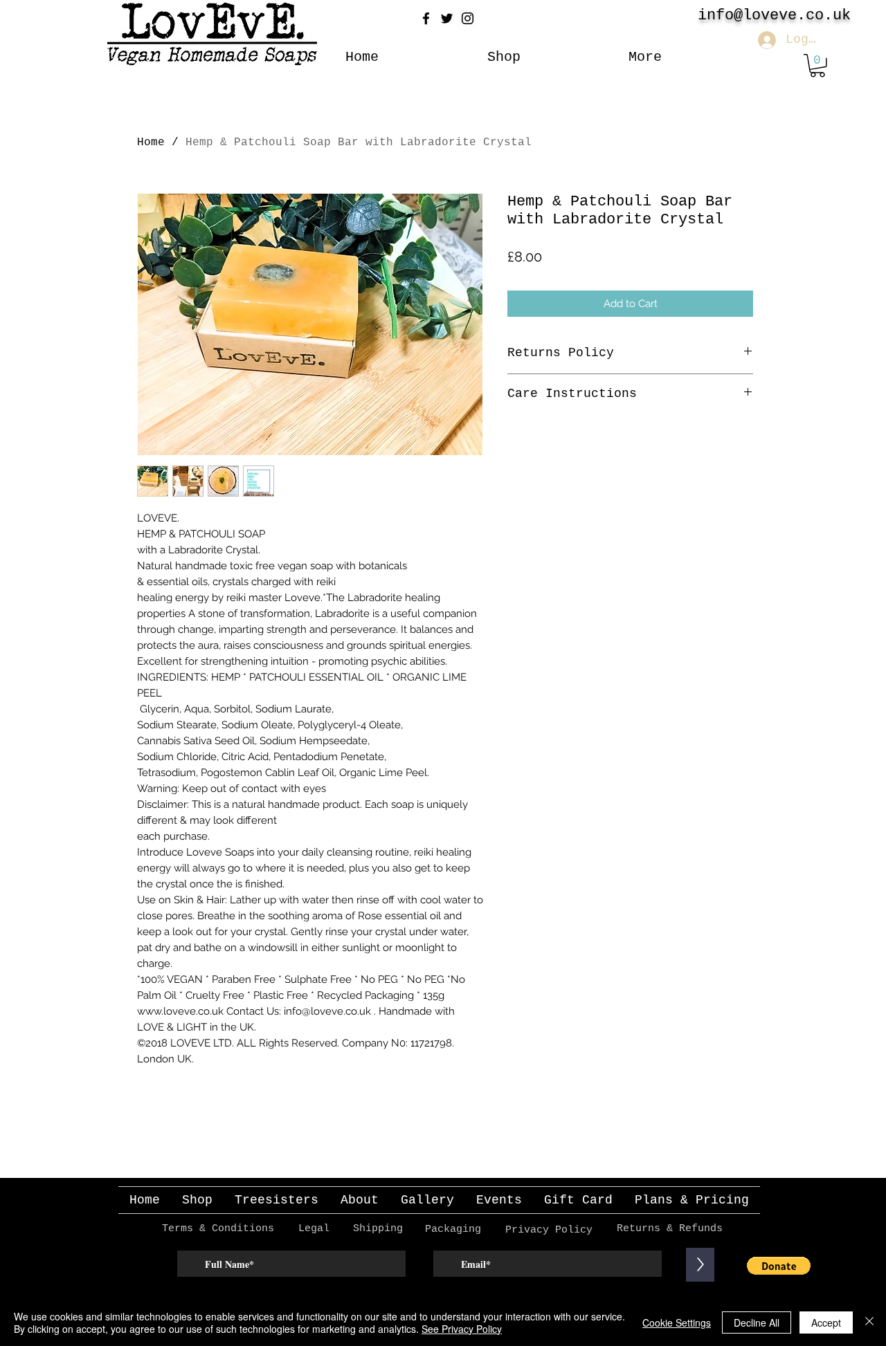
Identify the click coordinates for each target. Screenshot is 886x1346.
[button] (817, 65)
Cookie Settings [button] (676, 1322)
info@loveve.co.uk (774, 15)
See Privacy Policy (462, 1329)
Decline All (756, 1322)
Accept (826, 1322)
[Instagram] (468, 18)
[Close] (869, 1322)
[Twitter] (447, 18)
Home (151, 142)
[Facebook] (426, 18)
